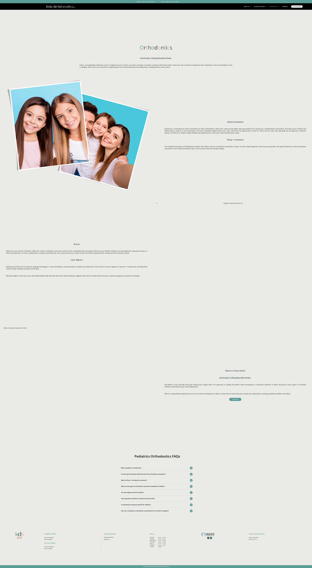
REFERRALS (285, 6)
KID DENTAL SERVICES (259, 6)
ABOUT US (246, 6)
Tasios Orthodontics (257, 534)
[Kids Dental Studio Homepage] (60, 6)
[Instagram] (18, 538)
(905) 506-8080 (150, 1)
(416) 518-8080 (174, 1)
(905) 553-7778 (253, 539)
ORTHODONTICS (273, 6)
